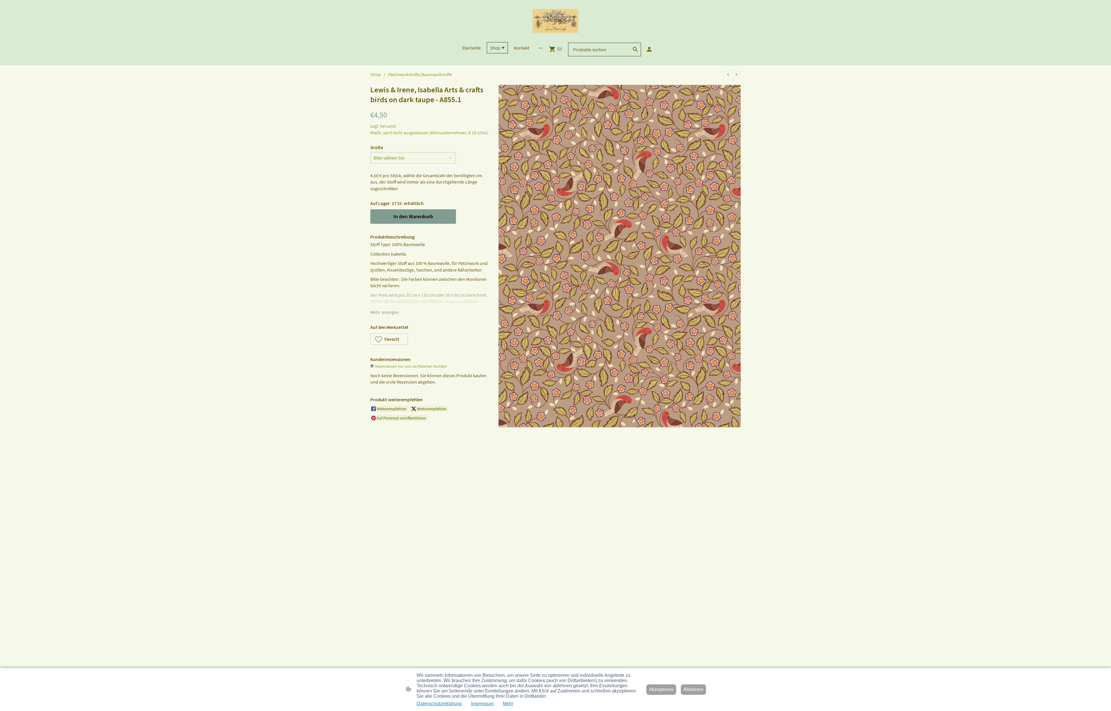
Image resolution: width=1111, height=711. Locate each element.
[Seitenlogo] (555, 21)
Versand (388, 126)
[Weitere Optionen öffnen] (541, 47)
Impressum (482, 703)
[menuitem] (728, 74)
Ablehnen (693, 689)
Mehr (508, 703)
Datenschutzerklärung (439, 703)
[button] (635, 49)
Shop (375, 74)
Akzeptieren (661, 689)
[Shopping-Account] (649, 49)
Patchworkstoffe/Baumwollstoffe (420, 74)
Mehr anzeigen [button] (384, 312)
